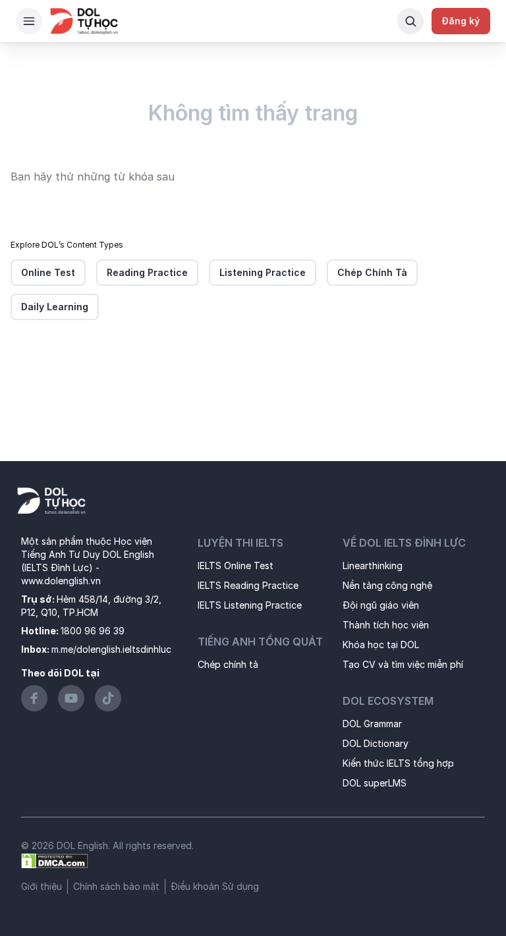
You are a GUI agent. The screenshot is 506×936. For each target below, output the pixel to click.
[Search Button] (410, 21)
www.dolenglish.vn (61, 580)
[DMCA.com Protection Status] (54, 860)
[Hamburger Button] (29, 21)
